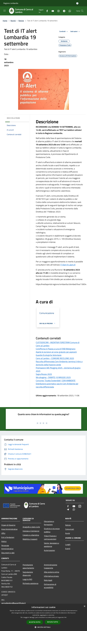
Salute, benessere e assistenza (51, 545)
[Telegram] (63, 10)
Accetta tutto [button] (34, 622)
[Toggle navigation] (4, 10)
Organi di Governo (8, 525)
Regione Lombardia (10, 3)
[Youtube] (52, 10)
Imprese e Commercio (31, 531)
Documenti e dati (7, 552)
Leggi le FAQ (27, 579)
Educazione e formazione (49, 523)
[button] (43, 627)
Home (5, 20)
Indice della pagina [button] (13, 118)
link (65, 617)
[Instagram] (57, 10)
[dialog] (43, 617)
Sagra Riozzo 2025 (44, 374)
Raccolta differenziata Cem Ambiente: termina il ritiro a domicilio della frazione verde (59, 363)
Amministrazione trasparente (50, 566)
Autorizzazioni (49, 550)
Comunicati (69, 529)
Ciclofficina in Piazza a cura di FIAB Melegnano (55, 348)
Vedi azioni (74, 31)
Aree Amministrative (9, 529)
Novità (13, 20)
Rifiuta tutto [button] (52, 622)
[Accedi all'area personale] (77, 3)
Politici (4, 541)
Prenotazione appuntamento (28, 566)
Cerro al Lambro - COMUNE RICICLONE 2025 (55, 358)
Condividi (62, 31)
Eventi (67, 548)
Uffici (3, 533)
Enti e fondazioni (7, 537)
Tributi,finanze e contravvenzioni (50, 537)
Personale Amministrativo (7, 547)
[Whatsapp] (69, 10)
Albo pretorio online (51, 572)
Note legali (48, 580)
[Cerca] (82, 11)
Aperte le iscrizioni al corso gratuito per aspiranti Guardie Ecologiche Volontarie (56, 353)
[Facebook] (46, 10)
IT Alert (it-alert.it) (67, 264)
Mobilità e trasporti (30, 539)
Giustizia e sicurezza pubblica (52, 530)
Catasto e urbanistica (31, 535)
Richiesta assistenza (30, 583)
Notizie (21, 20)
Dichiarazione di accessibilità (50, 586)
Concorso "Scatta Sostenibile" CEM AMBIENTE (55, 380)
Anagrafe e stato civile (31, 527)
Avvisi (67, 533)
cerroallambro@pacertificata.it (13, 603)
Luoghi (67, 544)
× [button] (84, 606)
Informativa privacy (51, 576)
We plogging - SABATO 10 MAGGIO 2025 (53, 377)
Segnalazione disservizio (28, 574)
